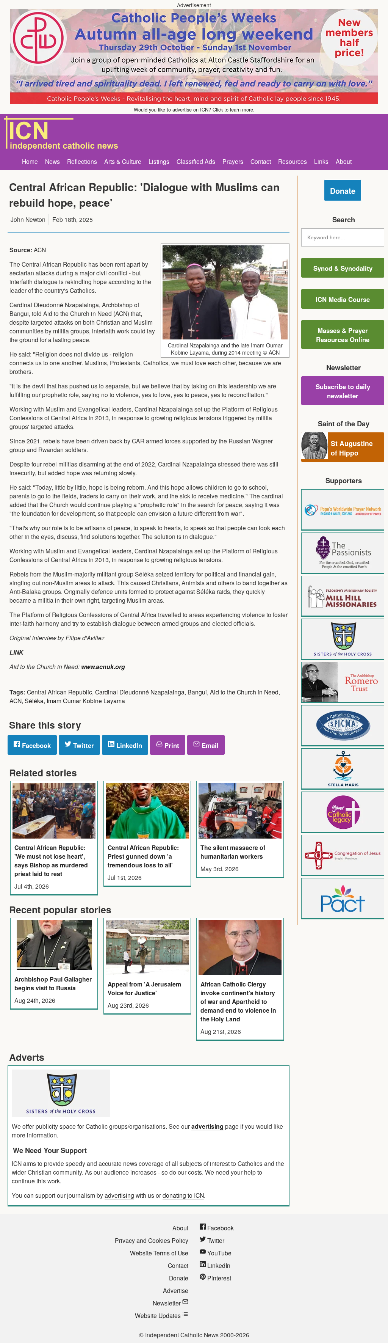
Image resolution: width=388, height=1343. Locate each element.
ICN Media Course (343, 299)
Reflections (82, 161)
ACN (15, 700)
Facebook (35, 745)
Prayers (232, 161)
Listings (159, 161)
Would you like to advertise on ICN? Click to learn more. (194, 109)
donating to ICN (183, 1195)
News (52, 161)
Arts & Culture (122, 161)
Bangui (197, 692)
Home (30, 161)
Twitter (82, 745)
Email (209, 745)
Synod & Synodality (342, 268)
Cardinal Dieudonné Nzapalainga (140, 692)
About (344, 161)
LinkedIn (128, 745)
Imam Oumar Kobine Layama (86, 700)
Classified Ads (196, 161)
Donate (342, 190)
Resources (292, 161)
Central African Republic (59, 692)
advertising (207, 1126)
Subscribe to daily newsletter (343, 391)
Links (321, 161)
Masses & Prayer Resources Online (342, 335)
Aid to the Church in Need (244, 692)
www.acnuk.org (103, 666)
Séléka (34, 700)
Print (171, 745)
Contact (260, 161)
